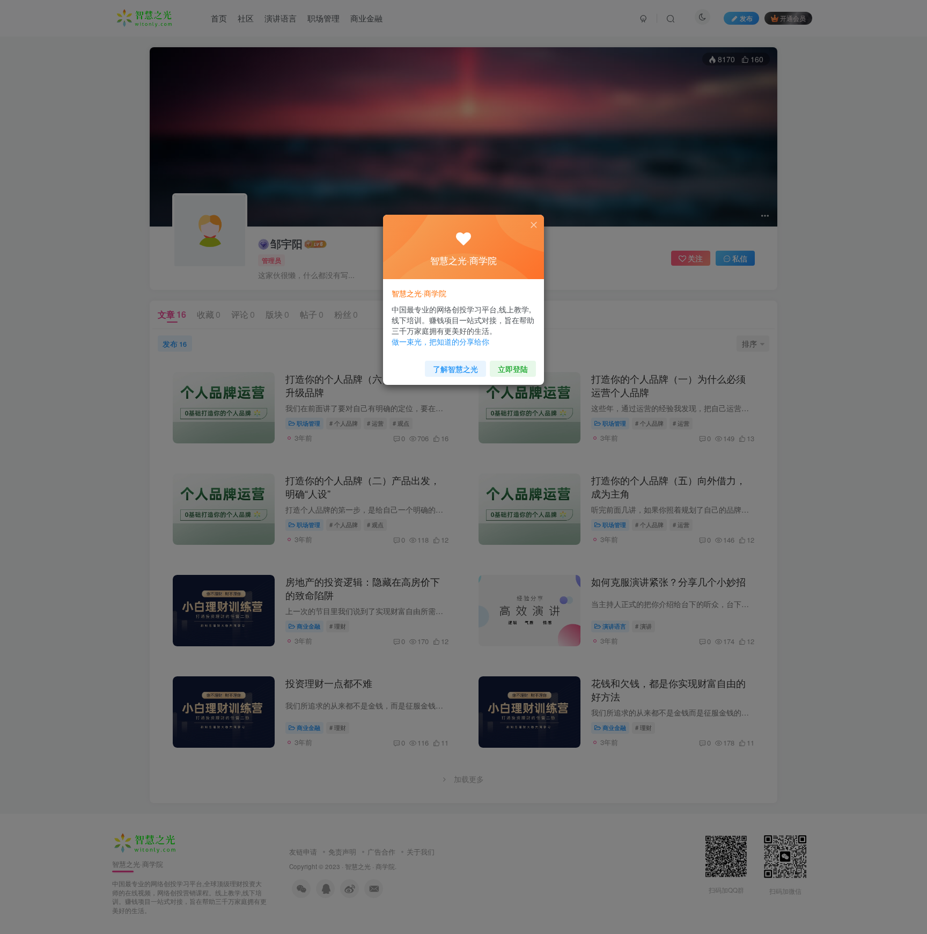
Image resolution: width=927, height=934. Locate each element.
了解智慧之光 (455, 368)
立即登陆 (513, 368)
